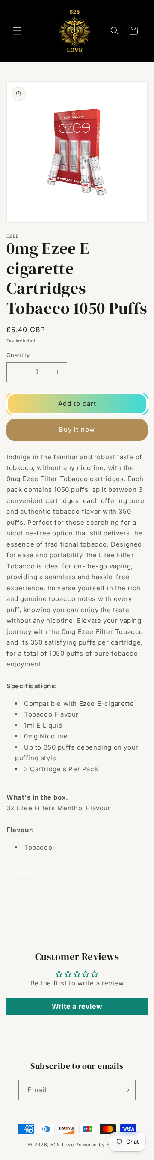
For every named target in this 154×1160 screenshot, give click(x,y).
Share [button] (25, 872)
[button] (17, 30)
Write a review (77, 1006)
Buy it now (77, 429)
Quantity (18, 354)
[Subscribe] (125, 1090)
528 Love (62, 1145)
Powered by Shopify (100, 1145)
